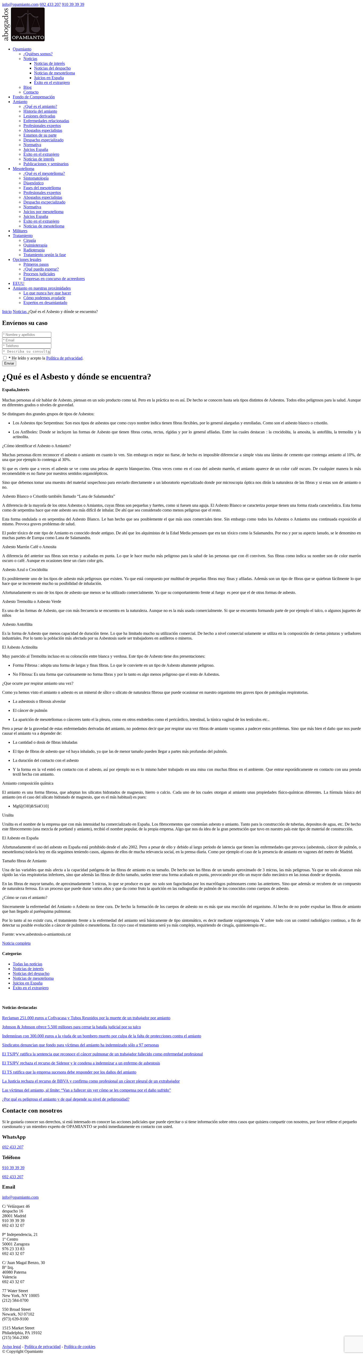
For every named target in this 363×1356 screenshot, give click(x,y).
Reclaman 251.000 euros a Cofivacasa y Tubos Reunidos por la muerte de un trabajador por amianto (86, 1018)
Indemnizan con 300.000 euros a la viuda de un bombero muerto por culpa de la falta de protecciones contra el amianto (101, 1036)
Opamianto (22, 49)
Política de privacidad (64, 358)
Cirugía (29, 240)
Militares (20, 231)
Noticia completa (16, 943)
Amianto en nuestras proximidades (42, 288)
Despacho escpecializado (44, 202)
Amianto (20, 101)
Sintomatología (36, 178)
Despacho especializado (43, 140)
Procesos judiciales (39, 274)
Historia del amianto (40, 111)
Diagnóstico (33, 183)
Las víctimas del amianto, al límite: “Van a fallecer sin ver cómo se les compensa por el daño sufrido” (86, 1090)
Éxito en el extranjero (52, 82)
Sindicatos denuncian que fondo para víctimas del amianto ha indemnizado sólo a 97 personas (80, 1045)
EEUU (18, 283)
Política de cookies (79, 1346)
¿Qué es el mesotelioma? (44, 173)
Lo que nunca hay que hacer (47, 293)
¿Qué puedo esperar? (41, 269)
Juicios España (35, 149)
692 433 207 (50, 4)
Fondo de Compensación (34, 97)
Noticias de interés (49, 63)
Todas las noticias (27, 964)
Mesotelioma (23, 168)
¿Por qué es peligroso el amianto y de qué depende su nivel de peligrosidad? (65, 1099)
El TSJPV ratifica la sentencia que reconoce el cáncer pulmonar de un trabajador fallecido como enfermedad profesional (102, 1054)
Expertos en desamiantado (45, 302)
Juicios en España (49, 77)
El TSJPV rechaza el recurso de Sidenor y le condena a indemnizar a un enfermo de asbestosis (81, 1063)
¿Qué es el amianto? (40, 106)
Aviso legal (11, 1346)
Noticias (30, 58)
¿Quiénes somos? (38, 54)
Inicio (7, 311)
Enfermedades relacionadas (46, 121)
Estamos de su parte (40, 135)
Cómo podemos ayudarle (44, 297)
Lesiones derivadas (39, 116)
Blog (27, 87)
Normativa (32, 144)
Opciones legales (27, 259)
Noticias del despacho (52, 68)
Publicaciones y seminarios (46, 164)
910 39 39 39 (73, 4)
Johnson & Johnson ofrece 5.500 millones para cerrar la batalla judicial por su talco (71, 1027)
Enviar (9, 363)
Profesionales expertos (42, 125)
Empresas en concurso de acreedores (54, 278)
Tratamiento (23, 235)
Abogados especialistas (42, 130)
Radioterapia (34, 250)
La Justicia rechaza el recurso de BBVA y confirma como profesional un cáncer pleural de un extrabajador (91, 1081)
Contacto (31, 92)
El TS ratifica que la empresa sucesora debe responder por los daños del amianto (69, 1072)
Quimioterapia (35, 245)
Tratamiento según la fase (44, 254)
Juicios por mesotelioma (43, 211)
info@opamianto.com (20, 4)
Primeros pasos (36, 264)
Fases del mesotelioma (42, 187)
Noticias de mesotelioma (54, 73)
